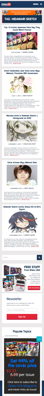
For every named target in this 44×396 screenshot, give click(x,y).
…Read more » (17, 63)
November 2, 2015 (16, 188)
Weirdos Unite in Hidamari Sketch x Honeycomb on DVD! (22, 116)
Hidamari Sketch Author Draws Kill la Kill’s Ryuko (22, 208)
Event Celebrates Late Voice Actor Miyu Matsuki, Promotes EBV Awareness (22, 72)
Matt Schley (27, 96)
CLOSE (39, 339)
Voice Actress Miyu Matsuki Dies (22, 162)
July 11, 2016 (17, 96)
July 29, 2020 (16, 52)
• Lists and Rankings (11, 336)
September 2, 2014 (16, 235)
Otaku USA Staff (29, 144)
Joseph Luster (27, 52)
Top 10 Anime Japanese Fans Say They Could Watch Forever (22, 28)
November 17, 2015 (15, 144)
